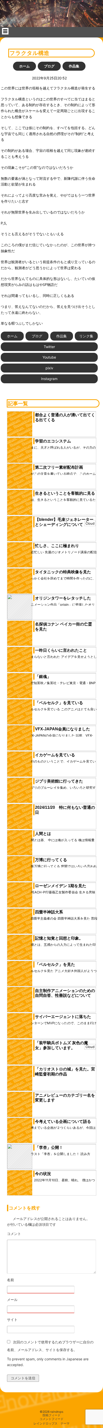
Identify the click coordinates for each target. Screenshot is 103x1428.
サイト (12, 1319)
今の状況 (43, 1174)
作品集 (74, 66)
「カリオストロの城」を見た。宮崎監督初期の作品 (65, 1071)
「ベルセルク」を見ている (59, 703)
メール (26, 1299)
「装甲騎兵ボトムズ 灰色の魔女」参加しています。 (61, 1045)
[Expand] (5, 31)
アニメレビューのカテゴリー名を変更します (65, 1097)
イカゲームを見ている (55, 755)
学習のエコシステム (53, 441)
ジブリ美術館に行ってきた (59, 781)
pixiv (49, 368)
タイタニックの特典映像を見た (63, 572)
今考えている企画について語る (63, 1121)
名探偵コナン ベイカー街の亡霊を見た (63, 626)
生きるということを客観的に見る (65, 493)
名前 (24, 1280)
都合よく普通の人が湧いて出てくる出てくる (65, 417)
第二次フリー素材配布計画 (59, 467)
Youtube (49, 357)
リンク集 (86, 336)
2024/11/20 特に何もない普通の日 (65, 810)
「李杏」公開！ (49, 1147)
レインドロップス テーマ (52, 1423)
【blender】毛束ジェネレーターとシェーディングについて (64, 522)
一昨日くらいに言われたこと (61, 650)
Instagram (49, 379)
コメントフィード (52, 1419)
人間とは (43, 833)
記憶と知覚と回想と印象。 (59, 938)
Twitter (49, 347)
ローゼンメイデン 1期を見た (60, 886)
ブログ (49, 66)
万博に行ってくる (51, 860)
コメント (28, 1233)
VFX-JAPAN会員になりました (62, 729)
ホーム (24, 66)
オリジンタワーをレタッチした (63, 598)
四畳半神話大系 (49, 912)
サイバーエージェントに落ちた (63, 1017)
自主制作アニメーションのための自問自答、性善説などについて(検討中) (65, 996)
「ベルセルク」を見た (55, 964)
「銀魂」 (43, 676)
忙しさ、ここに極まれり (57, 546)
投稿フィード (51, 1415)
